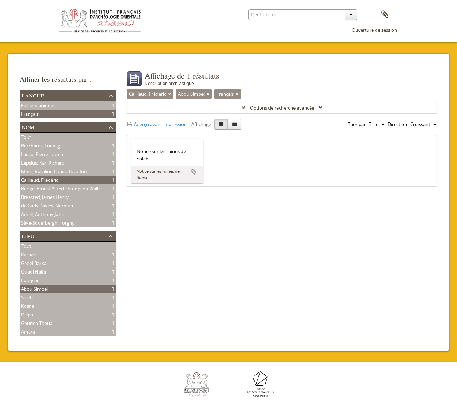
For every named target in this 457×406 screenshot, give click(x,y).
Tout (26, 137)
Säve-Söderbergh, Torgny (48, 223)
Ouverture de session (374, 30)
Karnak (28, 254)
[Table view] (234, 124)
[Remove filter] (169, 93)
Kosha (27, 306)
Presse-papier (385, 15)
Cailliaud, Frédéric (39, 180)
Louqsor (30, 280)
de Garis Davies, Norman (47, 205)
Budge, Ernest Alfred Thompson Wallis (61, 188)
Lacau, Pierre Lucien (42, 154)
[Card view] (221, 124)
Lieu (28, 235)
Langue (33, 95)
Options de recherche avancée (282, 108)
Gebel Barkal (34, 263)
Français (30, 114)
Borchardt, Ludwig (40, 145)
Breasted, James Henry (45, 197)
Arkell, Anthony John (42, 214)
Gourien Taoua (36, 323)
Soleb (27, 297)
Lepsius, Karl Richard (43, 163)
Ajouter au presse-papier (193, 172)
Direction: (398, 124)
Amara (28, 332)
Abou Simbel (34, 289)
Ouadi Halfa (33, 272)
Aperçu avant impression (160, 124)
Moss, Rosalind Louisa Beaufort (54, 171)
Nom (28, 126)
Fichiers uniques (38, 105)
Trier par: (357, 124)
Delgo (27, 314)
